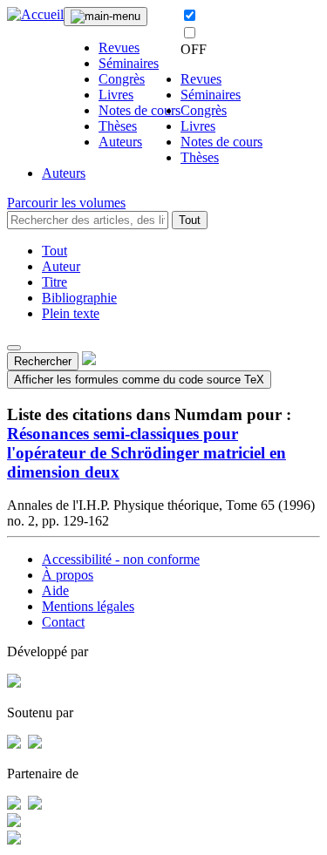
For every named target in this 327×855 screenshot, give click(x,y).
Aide (55, 590)
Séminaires (129, 63)
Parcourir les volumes (66, 202)
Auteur (61, 266)
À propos (67, 574)
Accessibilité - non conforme (121, 559)
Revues (119, 47)
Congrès (122, 78)
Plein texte (70, 313)
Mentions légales (88, 606)
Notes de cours (140, 110)
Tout (190, 220)
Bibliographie (79, 297)
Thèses (118, 126)
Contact (63, 621)
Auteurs (120, 141)
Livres (116, 94)
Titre (54, 282)
